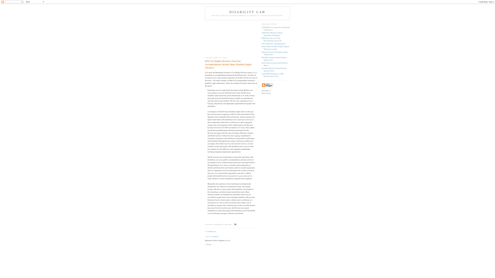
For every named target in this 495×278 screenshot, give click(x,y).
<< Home (208, 244)
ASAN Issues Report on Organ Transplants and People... (272, 34)
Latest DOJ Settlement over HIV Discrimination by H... (273, 75)
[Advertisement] (231, 37)
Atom (228, 240)
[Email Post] (235, 224)
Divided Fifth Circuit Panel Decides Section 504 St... (274, 69)
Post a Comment (212, 236)
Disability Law (247, 12)
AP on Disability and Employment (274, 43)
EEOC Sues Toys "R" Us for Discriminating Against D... (272, 39)
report (255, 72)
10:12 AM (228, 224)
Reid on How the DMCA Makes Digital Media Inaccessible (275, 47)
